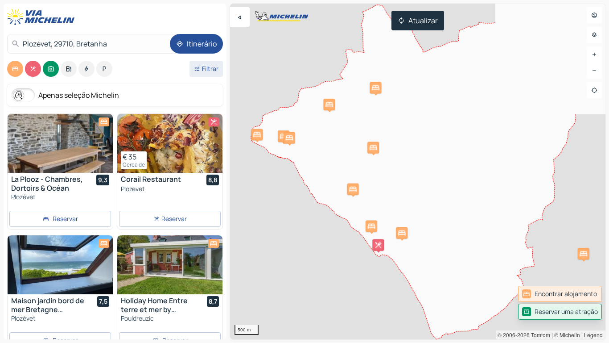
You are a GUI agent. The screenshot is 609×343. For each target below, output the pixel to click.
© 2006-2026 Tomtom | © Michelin (539, 335)
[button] (329, 104)
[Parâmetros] (594, 35)
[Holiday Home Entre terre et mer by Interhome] (169, 264)
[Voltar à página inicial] (42, 17)
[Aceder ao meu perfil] (594, 15)
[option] (15, 69)
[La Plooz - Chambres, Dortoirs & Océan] (60, 143)
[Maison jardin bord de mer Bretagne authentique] (60, 264)
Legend (593, 335)
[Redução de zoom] (594, 71)
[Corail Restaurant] (169, 143)
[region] (417, 171)
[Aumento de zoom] (594, 54)
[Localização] (594, 90)
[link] (560, 294)
